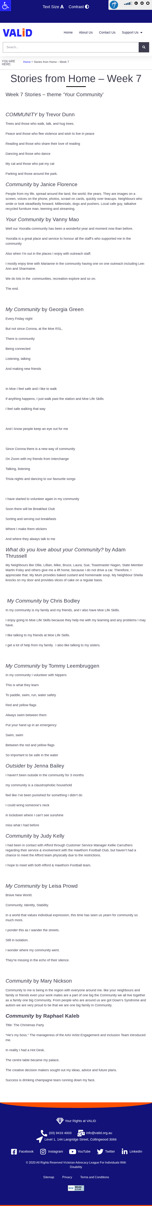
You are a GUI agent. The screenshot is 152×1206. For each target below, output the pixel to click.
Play (137, 4)
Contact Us (107, 32)
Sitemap (48, 1177)
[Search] (144, 47)
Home (68, 32)
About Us (86, 32)
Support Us (130, 32)
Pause (143, 4)
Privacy (67, 1177)
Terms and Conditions (94, 1177)
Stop (148, 4)
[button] (5, 5)
